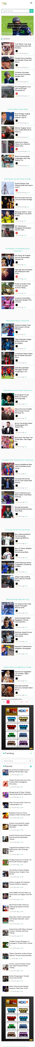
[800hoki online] (11, 735)
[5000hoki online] (23, 719)
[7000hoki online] (11, 727)
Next (21, 702)
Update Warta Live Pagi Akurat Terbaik (17, 667)
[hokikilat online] (23, 711)
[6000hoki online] (23, 743)
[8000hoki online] (11, 711)
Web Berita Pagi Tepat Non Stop (17, 599)
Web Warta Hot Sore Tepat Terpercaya (18, 390)
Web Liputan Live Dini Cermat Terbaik (17, 179)
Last (26, 702)
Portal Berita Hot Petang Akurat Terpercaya (17, 460)
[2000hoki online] (23, 735)
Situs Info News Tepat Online (17, 109)
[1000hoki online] (11, 719)
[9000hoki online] (23, 727)
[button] (3, 25)
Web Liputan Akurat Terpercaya (17, 321)
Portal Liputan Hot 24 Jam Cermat (17, 530)
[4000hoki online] (11, 743)
